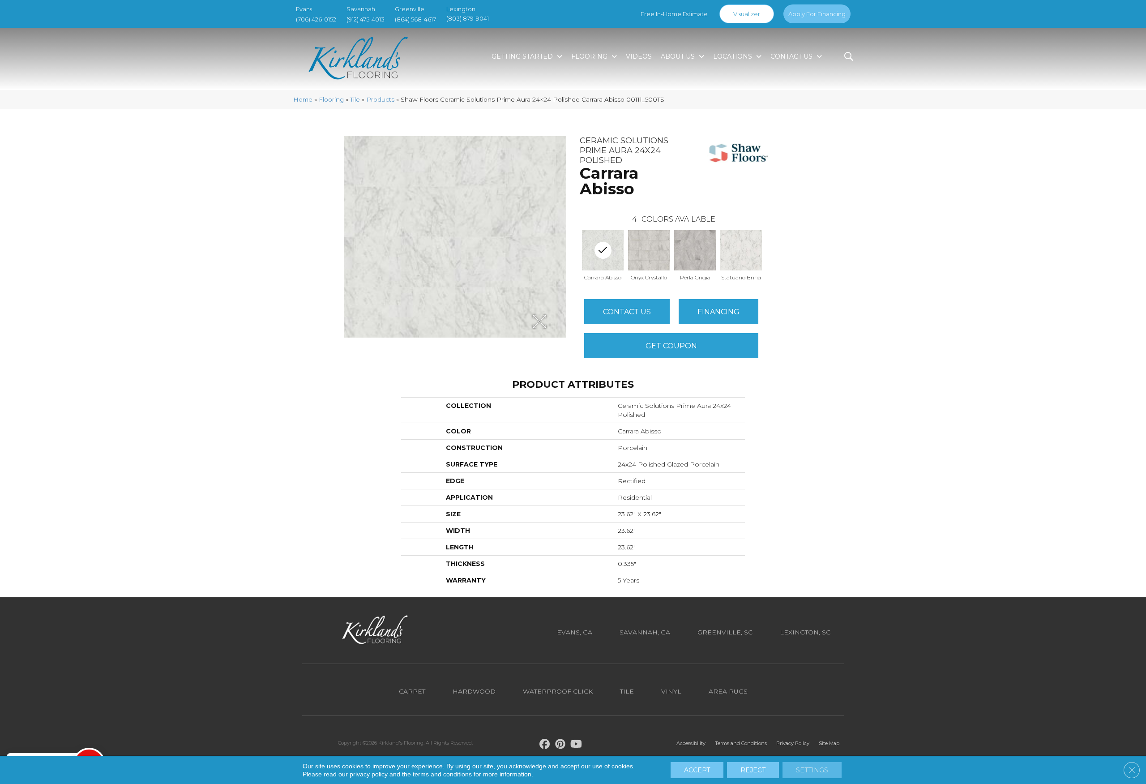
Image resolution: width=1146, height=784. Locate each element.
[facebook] (545, 745)
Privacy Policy (792, 743)
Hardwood (474, 691)
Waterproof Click (558, 691)
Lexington (460, 9)
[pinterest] (560, 745)
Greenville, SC (725, 632)
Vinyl (671, 691)
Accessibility (691, 743)
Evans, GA (574, 632)
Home (302, 99)
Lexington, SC (805, 632)
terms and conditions (442, 774)
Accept (697, 770)
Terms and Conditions (741, 743)
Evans (304, 9)
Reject (752, 770)
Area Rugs (728, 691)
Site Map (829, 743)
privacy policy (369, 774)
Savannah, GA (645, 632)
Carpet (412, 691)
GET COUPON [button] (671, 346)
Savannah (360, 9)
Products (380, 99)
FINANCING (718, 312)
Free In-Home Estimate (674, 13)
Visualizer (746, 13)
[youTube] (576, 745)
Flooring (331, 99)
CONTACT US (627, 312)
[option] (649, 254)
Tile (355, 99)
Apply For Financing (817, 13)
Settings (812, 770)
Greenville (409, 9)
